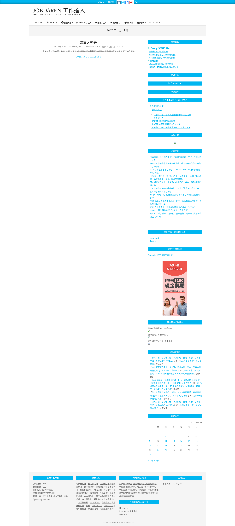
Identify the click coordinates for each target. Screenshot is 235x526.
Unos (114, 522)
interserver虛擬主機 (128, 511)
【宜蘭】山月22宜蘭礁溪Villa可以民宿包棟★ (170, 127)
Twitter (153, 241)
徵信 (92, 493)
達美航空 (146, 484)
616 (44, 483)
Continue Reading (89, 57)
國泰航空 (137, 484)
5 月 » (156, 460)
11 (166, 440)
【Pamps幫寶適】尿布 (160, 48)
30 (150, 454)
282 (44, 487)
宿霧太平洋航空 (147, 490)
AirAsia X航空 (143, 487)
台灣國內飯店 (158, 106)
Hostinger (124, 508)
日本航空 (133, 493)
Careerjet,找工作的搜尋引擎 (160, 255)
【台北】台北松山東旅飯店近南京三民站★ (172, 114)
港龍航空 (128, 484)
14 (189, 440)
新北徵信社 (99, 499)
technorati (154, 238)
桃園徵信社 (105, 483)
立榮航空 (151, 493)
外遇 (102, 496)
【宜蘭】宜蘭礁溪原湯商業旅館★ (166, 124)
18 (166, 445)
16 (150, 445)
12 (173, 440)
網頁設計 (109, 508)
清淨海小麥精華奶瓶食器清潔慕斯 (164, 67)
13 (181, 440)
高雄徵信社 (93, 508)
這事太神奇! (89, 42)
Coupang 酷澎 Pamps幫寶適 (162, 57)
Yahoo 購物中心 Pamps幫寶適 (162, 54)
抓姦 (86, 490)
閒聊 (104, 47)
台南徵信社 (101, 487)
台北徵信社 (93, 483)
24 (158, 450)
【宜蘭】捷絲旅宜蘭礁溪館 (163, 121)
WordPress (130, 522)
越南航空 (130, 496)
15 (196, 440)
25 (166, 450)
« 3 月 (150, 460)
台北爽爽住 (157, 109)
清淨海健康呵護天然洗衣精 (161, 64)
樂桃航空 (142, 493)
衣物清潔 (154, 61)
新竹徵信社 (83, 502)
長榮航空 (135, 490)
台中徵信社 (89, 487)
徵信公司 (98, 490)
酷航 (126, 493)
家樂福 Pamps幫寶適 (158, 51)
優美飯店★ (159, 117)
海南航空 (126, 490)
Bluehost (123, 514)
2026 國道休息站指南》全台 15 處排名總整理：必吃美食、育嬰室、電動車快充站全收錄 (176, 386)
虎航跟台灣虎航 (129, 487)
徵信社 (83, 483)
